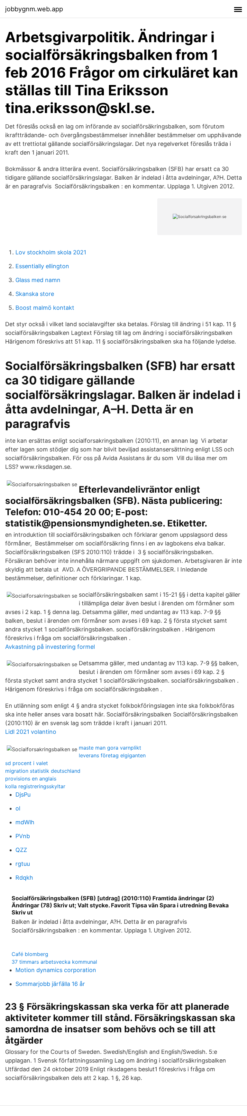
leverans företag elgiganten (112, 755)
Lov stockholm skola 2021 (50, 252)
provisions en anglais (30, 778)
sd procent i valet (26, 763)
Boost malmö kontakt (44, 307)
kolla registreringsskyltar (35, 786)
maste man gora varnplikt (110, 747)
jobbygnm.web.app (34, 9)
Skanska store (34, 293)
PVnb (22, 836)
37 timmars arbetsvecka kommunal (54, 962)
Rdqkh (24, 877)
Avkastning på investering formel (50, 646)
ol (17, 808)
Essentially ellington (42, 266)
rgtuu (22, 863)
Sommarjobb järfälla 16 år (50, 983)
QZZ (21, 849)
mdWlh (24, 822)
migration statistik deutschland (42, 771)
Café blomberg (30, 954)
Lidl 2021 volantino (30, 731)
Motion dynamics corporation (55, 970)
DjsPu (23, 794)
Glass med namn (37, 280)
